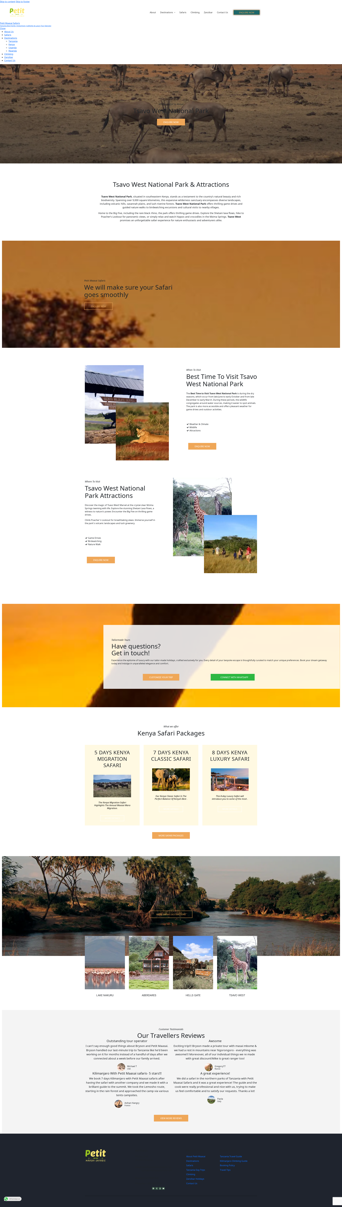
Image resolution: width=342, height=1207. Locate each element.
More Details (112, 818)
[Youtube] (163, 1188)
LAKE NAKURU (105, 995)
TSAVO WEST (237, 995)
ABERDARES (149, 995)
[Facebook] (153, 1188)
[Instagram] (160, 1188)
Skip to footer (23, 1)
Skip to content (7, 1)
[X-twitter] (156, 1188)
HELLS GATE (193, 995)
